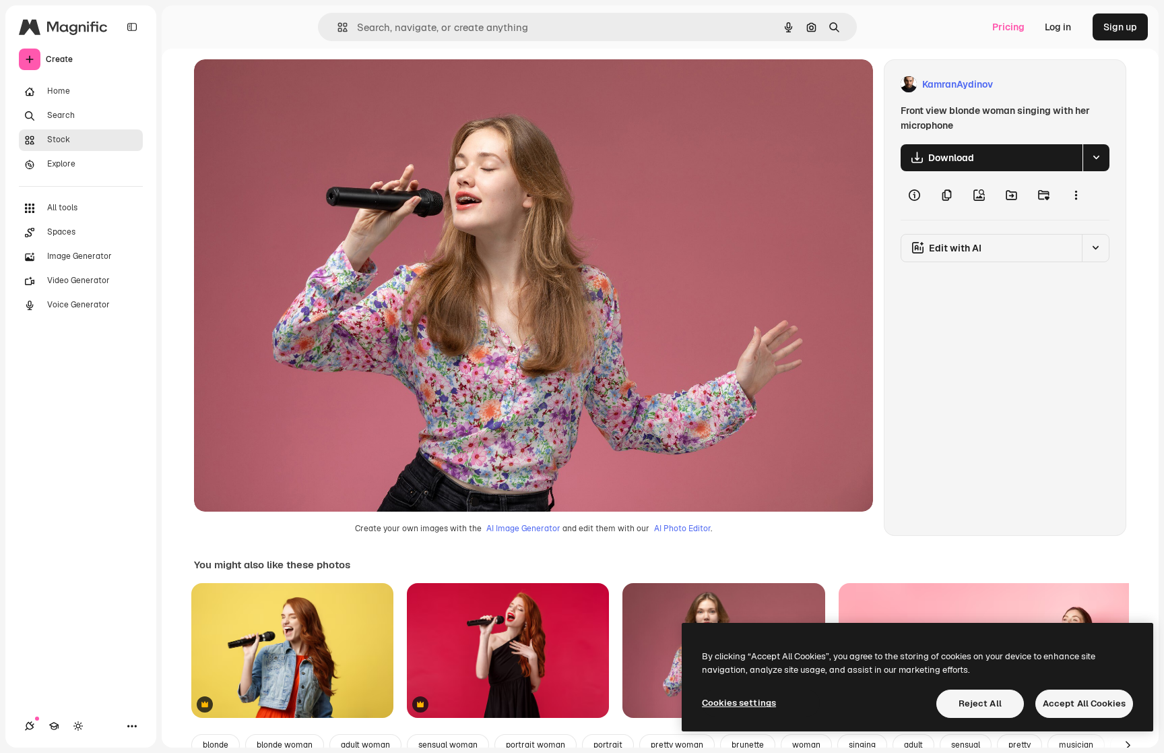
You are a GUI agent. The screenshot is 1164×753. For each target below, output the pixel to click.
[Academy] (54, 726)
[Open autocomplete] (337, 27)
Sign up (1120, 27)
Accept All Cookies (1084, 703)
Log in (1058, 27)
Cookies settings (739, 703)
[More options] (1075, 195)
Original (280, 84)
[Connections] (29, 726)
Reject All (980, 703)
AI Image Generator (523, 528)
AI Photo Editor (682, 528)
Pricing (1008, 27)
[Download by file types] (1095, 157)
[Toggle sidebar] (132, 27)
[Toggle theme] (78, 726)
